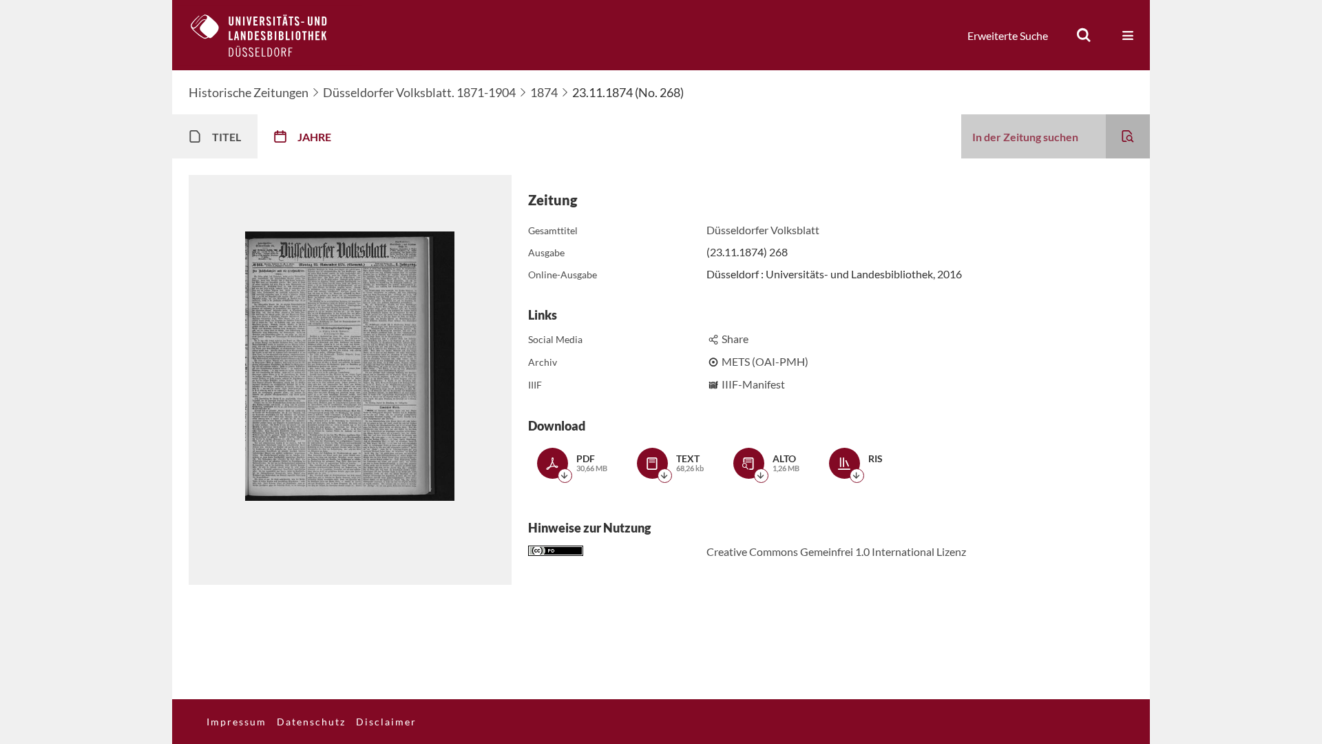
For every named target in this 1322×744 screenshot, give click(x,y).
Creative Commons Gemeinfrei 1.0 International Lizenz (836, 551)
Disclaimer (386, 721)
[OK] (1084, 35)
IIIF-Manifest (753, 384)
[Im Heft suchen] (1128, 136)
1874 (544, 92)
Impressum (236, 721)
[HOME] (269, 35)
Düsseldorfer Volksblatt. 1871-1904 (419, 92)
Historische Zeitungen (248, 92)
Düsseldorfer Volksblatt (762, 229)
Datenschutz (311, 721)
